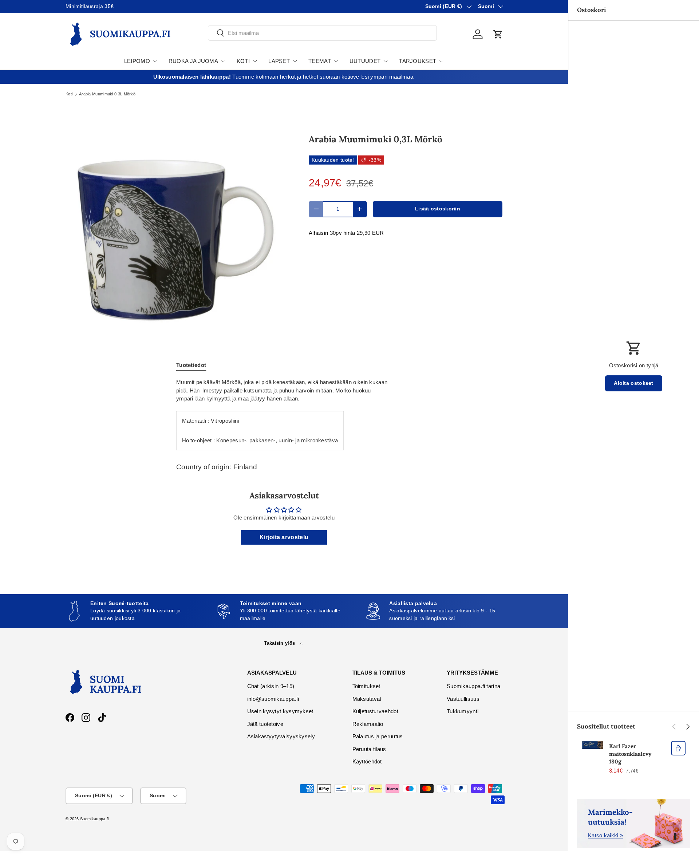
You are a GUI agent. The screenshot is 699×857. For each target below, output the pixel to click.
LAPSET (279, 61)
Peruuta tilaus (369, 749)
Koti (69, 94)
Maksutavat (367, 699)
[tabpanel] (284, 414)
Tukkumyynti (462, 711)
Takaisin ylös (280, 643)
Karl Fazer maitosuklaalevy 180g (630, 754)
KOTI (243, 61)
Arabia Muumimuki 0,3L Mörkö (107, 94)
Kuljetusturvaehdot (375, 711)
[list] (175, 231)
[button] (498, 34)
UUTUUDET (365, 61)
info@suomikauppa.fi (273, 699)
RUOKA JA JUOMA (193, 61)
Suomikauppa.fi (94, 819)
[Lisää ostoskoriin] (678, 748)
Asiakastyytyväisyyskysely (281, 736)
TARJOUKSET (417, 61)
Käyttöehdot (367, 761)
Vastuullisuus (463, 699)
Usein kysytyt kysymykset (280, 711)
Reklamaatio (367, 724)
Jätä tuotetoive (265, 724)
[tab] (191, 365)
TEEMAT (319, 61)
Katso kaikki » (605, 835)
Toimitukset (366, 686)
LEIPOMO (137, 61)
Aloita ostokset (633, 383)
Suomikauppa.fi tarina (473, 686)
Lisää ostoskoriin (437, 209)
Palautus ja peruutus (377, 736)
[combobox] (322, 32)
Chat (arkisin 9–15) (271, 686)
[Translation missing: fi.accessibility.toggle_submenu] (155, 61)
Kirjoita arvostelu (284, 537)
